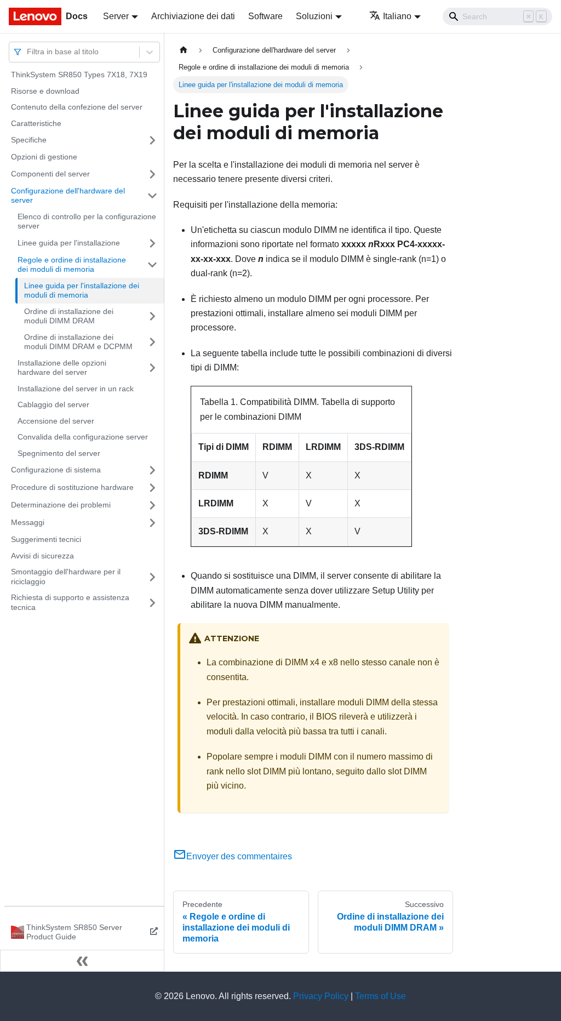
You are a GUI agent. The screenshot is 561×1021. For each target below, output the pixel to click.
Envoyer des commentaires (239, 856)
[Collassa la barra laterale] (82, 961)
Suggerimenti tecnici (46, 539)
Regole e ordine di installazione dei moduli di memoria (72, 264)
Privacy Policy (320, 996)
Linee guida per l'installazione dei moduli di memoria (81, 290)
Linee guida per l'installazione (69, 242)
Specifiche (29, 139)
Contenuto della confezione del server (76, 106)
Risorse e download (45, 91)
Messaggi (27, 522)
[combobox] (28, 51)
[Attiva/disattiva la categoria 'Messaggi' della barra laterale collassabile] (152, 523)
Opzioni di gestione (44, 156)
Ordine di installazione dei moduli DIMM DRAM (68, 316)
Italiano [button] (397, 16)
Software (265, 16)
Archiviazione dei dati (193, 16)
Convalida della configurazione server (83, 436)
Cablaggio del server (53, 404)
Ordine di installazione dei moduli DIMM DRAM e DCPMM (78, 342)
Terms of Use (380, 996)
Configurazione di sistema (56, 469)
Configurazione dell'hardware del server (68, 195)
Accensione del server (56, 421)
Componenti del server (50, 173)
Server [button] (116, 16)
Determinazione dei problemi (61, 504)
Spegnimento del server (59, 453)
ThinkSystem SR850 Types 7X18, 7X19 (79, 74)
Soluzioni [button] (314, 16)
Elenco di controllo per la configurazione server (87, 221)
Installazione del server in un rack (76, 388)
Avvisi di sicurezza (42, 555)
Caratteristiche (36, 123)
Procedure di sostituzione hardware (72, 487)
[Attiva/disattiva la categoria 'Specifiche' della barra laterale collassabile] (152, 140)
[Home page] (183, 50)
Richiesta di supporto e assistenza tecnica (70, 602)
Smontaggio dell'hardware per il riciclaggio (66, 576)
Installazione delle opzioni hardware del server (62, 367)
